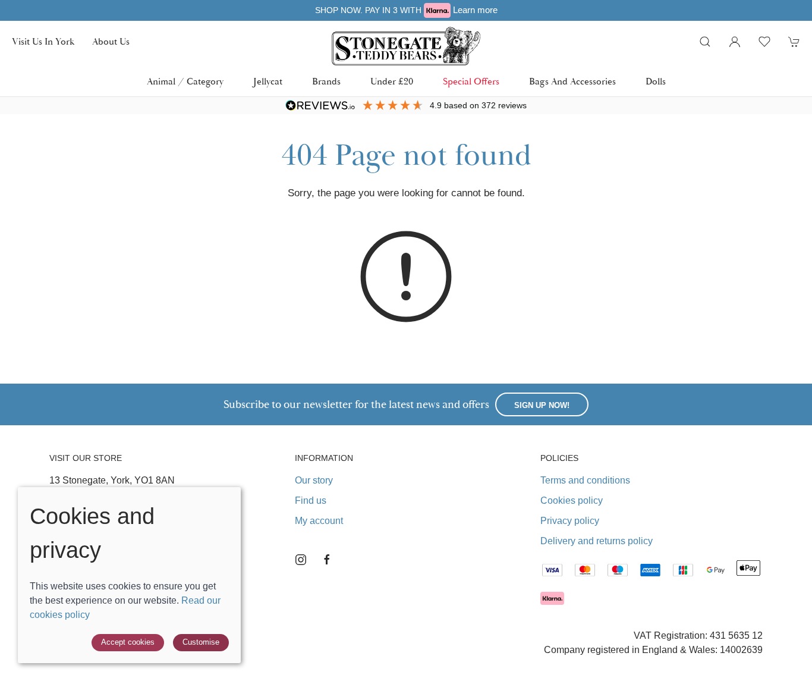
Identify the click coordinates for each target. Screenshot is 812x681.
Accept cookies (128, 642)
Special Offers (471, 81)
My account (319, 521)
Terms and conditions (585, 480)
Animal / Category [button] (185, 81)
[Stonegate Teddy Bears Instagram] (301, 560)
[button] (705, 42)
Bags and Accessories (572, 81)
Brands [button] (326, 81)
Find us (310, 500)
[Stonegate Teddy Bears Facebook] (327, 560)
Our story (314, 480)
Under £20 (391, 81)
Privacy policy (569, 521)
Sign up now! (541, 405)
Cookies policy (571, 500)
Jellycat (267, 81)
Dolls (656, 81)
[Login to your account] (735, 42)
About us (111, 42)
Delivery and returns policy (596, 541)
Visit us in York (43, 42)
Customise (200, 642)
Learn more (415, 10)
